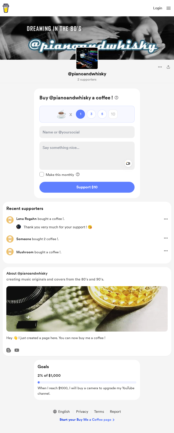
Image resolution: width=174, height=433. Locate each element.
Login (157, 8)
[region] (87, 143)
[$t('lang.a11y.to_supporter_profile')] (18, 226)
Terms (99, 411)
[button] (168, 8)
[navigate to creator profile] (87, 58)
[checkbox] (56, 174)
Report (115, 411)
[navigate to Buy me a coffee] (6, 8)
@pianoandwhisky (87, 73)
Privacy (82, 411)
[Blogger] (8, 350)
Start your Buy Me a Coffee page (85, 420)
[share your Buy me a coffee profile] (168, 67)
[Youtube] (16, 350)
